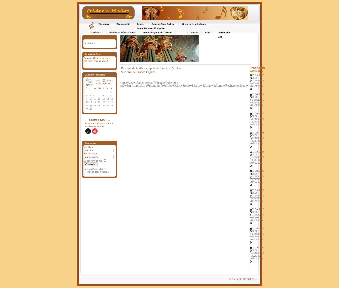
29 (111, 105)
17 (91, 102)
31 (91, 109)
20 (104, 102)
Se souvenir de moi (93, 161)
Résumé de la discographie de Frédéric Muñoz (150, 68)
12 (99, 99)
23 (87, 105)
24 (91, 105)
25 (94, 105)
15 (111, 99)
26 (99, 105)
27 (104, 105)
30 (87, 109)
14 (107, 99)
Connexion (90, 164)
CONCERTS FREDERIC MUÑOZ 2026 (256, 83)
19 (99, 102)
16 (87, 102)
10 (91, 99)
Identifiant (88, 147)
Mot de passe (90, 153)
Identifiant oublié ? (96, 169)
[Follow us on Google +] (88, 131)
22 (111, 102)
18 (94, 102)
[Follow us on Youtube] (95, 131)
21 (107, 102)
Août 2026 (98, 82)
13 (104, 99)
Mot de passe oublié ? (98, 172)
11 (94, 99)
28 (107, 105)
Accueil (91, 43)
